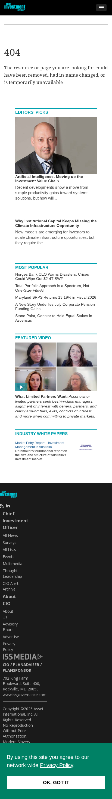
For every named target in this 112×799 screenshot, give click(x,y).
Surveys (9, 542)
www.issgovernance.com (24, 694)
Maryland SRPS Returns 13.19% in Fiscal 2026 (55, 297)
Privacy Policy (56, 765)
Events (8, 556)
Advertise (11, 636)
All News (10, 535)
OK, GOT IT (56, 782)
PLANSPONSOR (17, 670)
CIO (6, 664)
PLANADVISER (26, 664)
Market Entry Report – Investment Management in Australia (39, 445)
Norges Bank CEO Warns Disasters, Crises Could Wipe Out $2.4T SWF (52, 276)
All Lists (9, 549)
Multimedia (12, 563)
